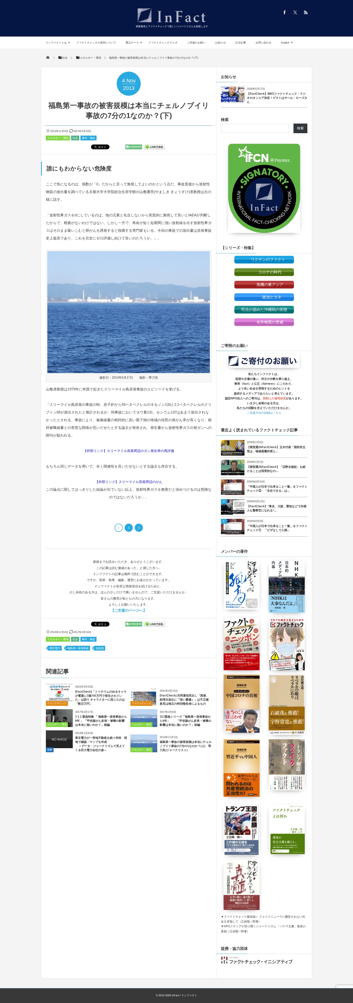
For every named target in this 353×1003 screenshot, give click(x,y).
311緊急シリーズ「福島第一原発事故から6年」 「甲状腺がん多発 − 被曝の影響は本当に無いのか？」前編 (185, 721)
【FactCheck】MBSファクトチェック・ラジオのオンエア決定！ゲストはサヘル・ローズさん (277, 98)
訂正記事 (240, 42)
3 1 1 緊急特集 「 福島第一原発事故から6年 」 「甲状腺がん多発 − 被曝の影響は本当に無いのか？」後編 (101, 721)
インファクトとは (56, 42)
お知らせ (220, 42)
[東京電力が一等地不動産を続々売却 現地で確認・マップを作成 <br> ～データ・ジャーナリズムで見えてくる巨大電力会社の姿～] (59, 746)
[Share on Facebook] (284, 12)
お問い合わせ (263, 42)
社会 (75, 138)
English (285, 42)
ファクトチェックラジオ (162, 42)
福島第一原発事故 (78, 648)
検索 (225, 120)
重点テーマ (132, 42)
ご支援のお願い (196, 42)
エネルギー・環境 (57, 138)
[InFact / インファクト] (172, 23)
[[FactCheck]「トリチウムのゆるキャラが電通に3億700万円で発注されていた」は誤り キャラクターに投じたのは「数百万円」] (59, 698)
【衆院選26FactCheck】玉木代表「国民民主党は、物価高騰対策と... (276, 449)
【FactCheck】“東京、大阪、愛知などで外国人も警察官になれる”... (276, 508)
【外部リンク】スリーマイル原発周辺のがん (128, 482)
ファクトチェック (57, 703)
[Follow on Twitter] (295, 12)
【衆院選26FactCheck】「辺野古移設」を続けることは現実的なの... (276, 469)
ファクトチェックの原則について (96, 42)
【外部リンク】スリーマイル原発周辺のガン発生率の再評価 (128, 451)
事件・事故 (88, 138)
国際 (49, 749)
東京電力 (55, 648)
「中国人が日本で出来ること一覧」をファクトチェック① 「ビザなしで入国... (277, 528)
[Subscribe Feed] (306, 12)
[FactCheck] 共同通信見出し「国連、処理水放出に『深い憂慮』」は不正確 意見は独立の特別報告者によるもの (184, 699)
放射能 (100, 648)
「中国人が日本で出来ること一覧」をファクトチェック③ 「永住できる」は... (277, 488)
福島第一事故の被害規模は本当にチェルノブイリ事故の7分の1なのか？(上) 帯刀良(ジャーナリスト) (186, 746)
